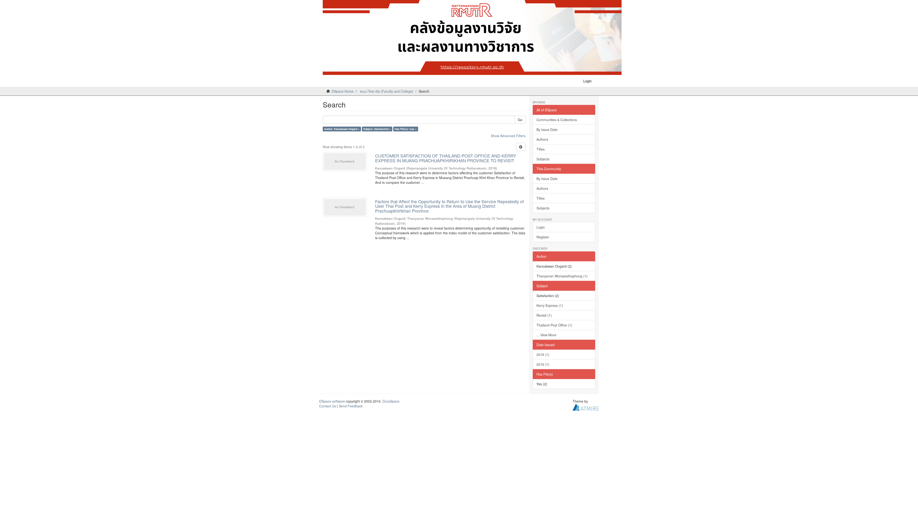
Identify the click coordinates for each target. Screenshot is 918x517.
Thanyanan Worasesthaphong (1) (562, 276)
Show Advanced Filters (508, 135)
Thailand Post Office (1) (554, 325)
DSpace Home (343, 91)
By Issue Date (546, 129)
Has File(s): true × (405, 129)
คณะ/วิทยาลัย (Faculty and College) (386, 91)
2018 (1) (542, 354)
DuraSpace (390, 401)
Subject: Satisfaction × (377, 129)
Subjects (542, 159)
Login (540, 227)
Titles (540, 149)
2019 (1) (542, 364)
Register (542, 237)
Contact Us (327, 406)
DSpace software (332, 401)
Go (520, 119)
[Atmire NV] (586, 406)
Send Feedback (351, 406)
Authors (542, 139)
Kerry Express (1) (549, 305)
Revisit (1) (544, 315)
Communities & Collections (556, 119)
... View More (546, 334)
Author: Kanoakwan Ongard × (341, 129)
